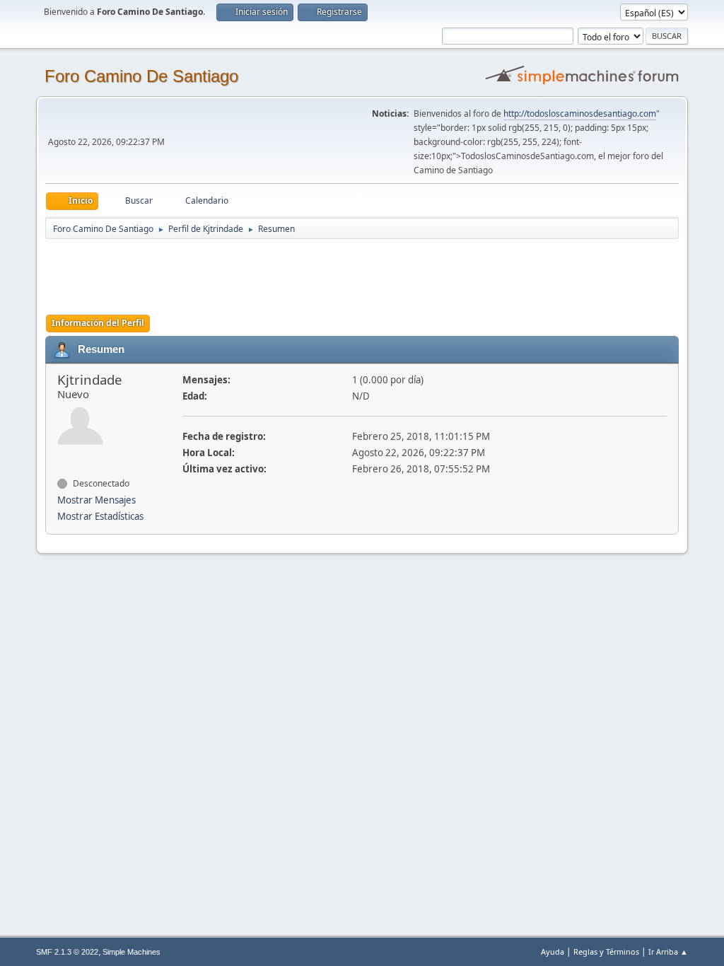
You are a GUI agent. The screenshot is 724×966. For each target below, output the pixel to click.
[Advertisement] (294, 272)
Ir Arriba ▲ (668, 951)
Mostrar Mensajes (96, 500)
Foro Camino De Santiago (141, 76)
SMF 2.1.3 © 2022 (67, 952)
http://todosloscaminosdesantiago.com (579, 113)
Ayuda (552, 951)
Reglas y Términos (606, 951)
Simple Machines (131, 952)
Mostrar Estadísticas (100, 516)
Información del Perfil (98, 323)
